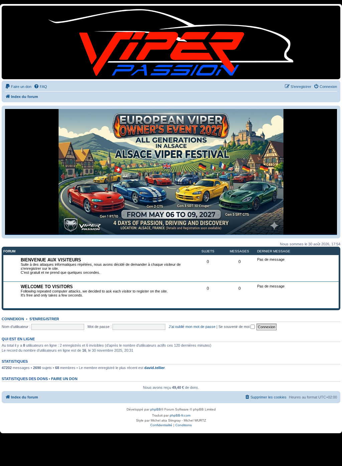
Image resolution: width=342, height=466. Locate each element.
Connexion (13, 319)
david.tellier (154, 368)
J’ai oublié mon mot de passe (192, 327)
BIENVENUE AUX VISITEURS (51, 259)
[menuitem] (18, 87)
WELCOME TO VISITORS (47, 286)
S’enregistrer (44, 319)
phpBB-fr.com (180, 415)
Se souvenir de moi (234, 327)
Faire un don (64, 379)
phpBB (155, 409)
